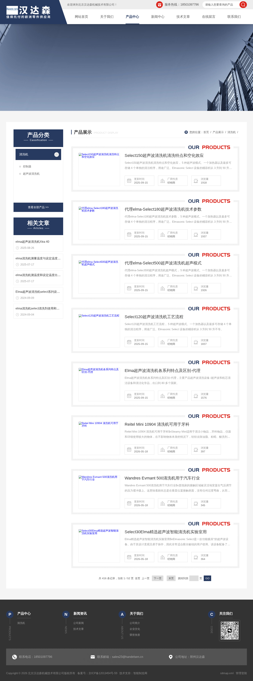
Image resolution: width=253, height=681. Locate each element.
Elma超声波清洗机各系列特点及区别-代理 (162, 370)
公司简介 (135, 622)
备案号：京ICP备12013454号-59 (97, 673)
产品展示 (218, 132)
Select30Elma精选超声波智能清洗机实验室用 (166, 532)
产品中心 (132, 17)
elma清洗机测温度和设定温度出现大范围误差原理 (48, 275)
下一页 (158, 578)
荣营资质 (135, 634)
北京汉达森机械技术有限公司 (96, 4)
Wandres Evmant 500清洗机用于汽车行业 (162, 478)
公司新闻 (78, 622)
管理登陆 (241, 673)
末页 (171, 578)
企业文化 (135, 628)
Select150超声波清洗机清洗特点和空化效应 (164, 155)
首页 (206, 132)
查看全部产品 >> (38, 207)
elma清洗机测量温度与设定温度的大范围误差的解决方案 (53, 258)
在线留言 (208, 17)
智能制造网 (140, 673)
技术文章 (183, 17)
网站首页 (81, 17)
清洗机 (23, 154)
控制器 (27, 166)
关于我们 (107, 17)
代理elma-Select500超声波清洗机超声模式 (163, 263)
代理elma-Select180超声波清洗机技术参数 (163, 209)
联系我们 (234, 17)
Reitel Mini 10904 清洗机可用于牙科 (157, 424)
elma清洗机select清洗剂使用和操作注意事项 (45, 308)
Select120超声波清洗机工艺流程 (154, 316)
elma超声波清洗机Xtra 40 (32, 241)
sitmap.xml (227, 673)
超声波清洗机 (31, 173)
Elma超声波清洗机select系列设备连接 (41, 291)
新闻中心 (157, 17)
